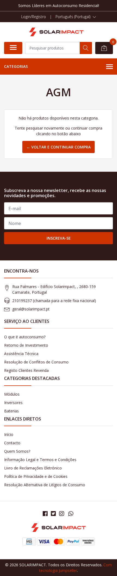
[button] (76, 16)
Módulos (12, 394)
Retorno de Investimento (26, 345)
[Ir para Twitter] (53, 513)
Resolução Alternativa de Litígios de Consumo (44, 484)
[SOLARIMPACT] (56, 32)
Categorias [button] (16, 66)
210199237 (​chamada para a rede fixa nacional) (54, 300)
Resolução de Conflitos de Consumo (36, 362)
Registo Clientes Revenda (26, 370)
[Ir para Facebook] (45, 513)
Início (8, 434)
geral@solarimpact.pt (31, 309)
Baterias (11, 410)
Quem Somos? (17, 451)
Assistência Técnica (21, 353)
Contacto (12, 442)
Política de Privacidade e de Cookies (35, 476)
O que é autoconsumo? (24, 336)
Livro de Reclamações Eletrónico (33, 468)
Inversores (13, 402)
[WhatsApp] (70, 513)
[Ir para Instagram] (61, 513)
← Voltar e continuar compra (58, 147)
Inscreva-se (59, 238)
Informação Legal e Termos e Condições (40, 459)
